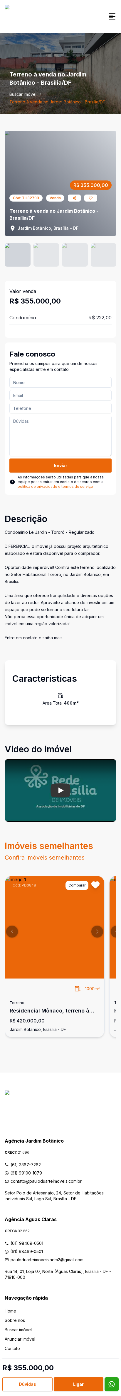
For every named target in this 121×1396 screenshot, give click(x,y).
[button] (12, 932)
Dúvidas (27, 1384)
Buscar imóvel (22, 94)
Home (10, 1310)
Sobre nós (15, 1320)
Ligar (78, 1384)
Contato (12, 1348)
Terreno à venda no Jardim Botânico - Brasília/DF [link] (57, 101)
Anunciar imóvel (20, 1339)
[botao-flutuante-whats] (112, 1384)
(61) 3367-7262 (26, 1164)
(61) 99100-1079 (26, 1172)
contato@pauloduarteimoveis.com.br (46, 1181)
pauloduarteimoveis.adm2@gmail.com (47, 1259)
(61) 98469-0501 (27, 1243)
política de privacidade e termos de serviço (55, 486)
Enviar (60, 465)
